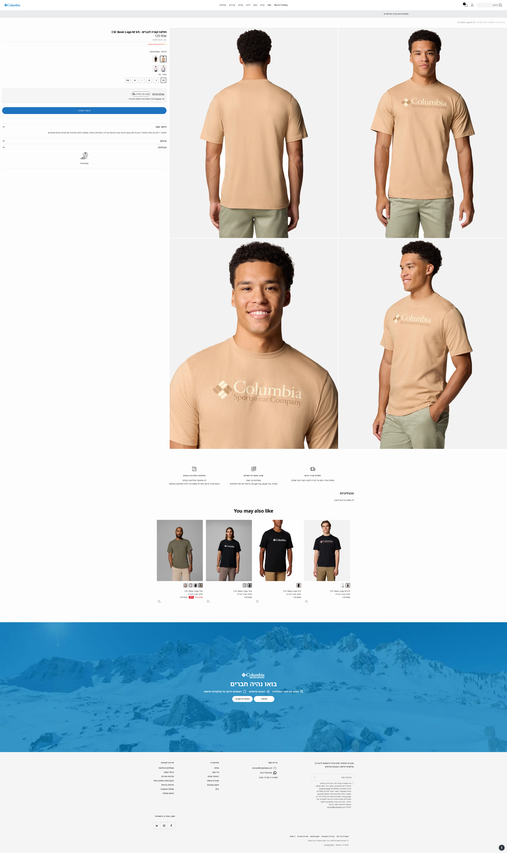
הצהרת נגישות (213, 780)
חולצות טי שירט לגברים (486, 22)
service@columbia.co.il (336, 807)
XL (135, 80)
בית (503, 22)
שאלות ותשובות (167, 789)
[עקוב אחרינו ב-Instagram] (164, 825)
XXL (127, 80)
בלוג (217, 789)
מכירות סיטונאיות (328, 836)
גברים (262, 5)
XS (164, 80)
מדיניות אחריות (167, 776)
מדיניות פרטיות (167, 784)
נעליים (240, 5)
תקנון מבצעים (213, 784)
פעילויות (223, 5)
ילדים (248, 5)
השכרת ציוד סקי (343, 836)
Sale (269, 5)
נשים (255, 5)
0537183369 (266, 772)
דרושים (292, 836)
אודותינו (264, 699)
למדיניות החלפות (176, 483)
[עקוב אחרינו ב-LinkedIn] (156, 825)
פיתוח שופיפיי (329, 845)
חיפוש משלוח (168, 793)
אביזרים (232, 5)
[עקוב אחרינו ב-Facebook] (171, 825)
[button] (502, 848)
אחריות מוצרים (302, 836)
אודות (216, 768)
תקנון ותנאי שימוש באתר (163, 780)
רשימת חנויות (213, 776)
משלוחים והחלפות (166, 768)
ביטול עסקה (169, 772)
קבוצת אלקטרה (324, 788)
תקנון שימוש (314, 836)
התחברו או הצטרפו (243, 699)
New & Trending (281, 5)
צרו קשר (215, 772)
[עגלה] (466, 5)
